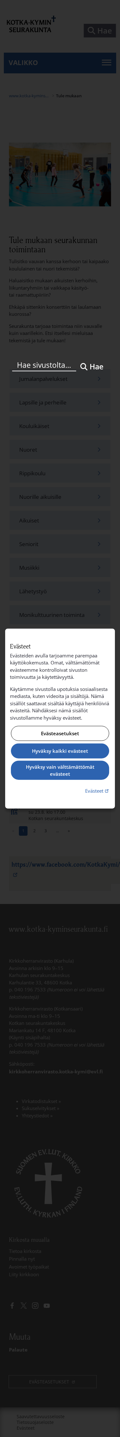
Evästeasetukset (60, 733)
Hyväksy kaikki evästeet (60, 751)
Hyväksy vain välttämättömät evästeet (60, 770)
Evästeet (97, 790)
